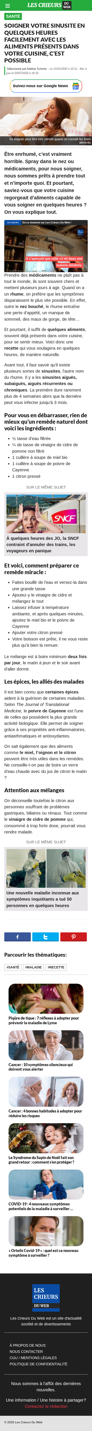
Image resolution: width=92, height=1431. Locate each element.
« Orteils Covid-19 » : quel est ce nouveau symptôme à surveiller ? (43, 1253)
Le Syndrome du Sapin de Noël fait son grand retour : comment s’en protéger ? (41, 1160)
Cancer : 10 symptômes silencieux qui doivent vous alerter (41, 1067)
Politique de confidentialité (38, 1364)
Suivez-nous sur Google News (41, 86)
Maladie (34, 967)
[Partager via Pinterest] (73, 936)
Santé (13, 16)
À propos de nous (28, 1345)
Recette (56, 967)
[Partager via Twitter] (45, 936)
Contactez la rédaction (46, 1406)
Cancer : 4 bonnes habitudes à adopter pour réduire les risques (45, 1113)
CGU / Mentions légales (33, 1358)
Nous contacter (26, 1352)
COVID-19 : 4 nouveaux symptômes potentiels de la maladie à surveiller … (41, 1206)
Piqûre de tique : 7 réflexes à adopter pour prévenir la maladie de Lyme (44, 1020)
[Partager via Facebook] (17, 936)
